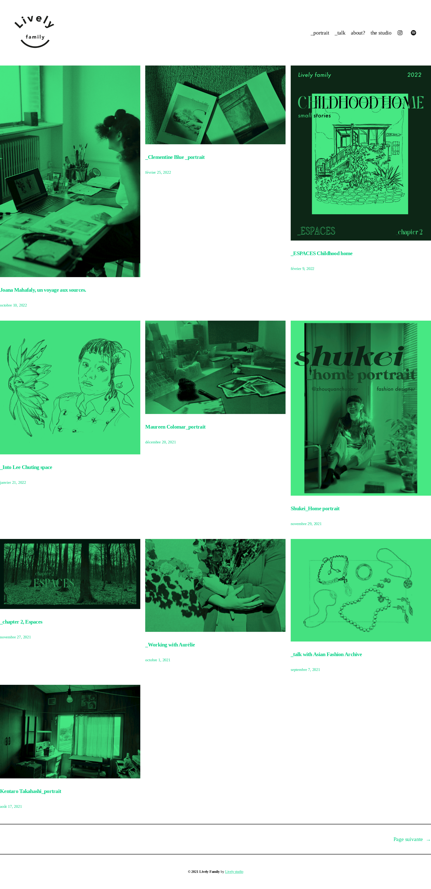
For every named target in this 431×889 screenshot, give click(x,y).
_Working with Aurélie (170, 645)
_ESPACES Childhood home (321, 253)
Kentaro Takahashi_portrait (30, 791)
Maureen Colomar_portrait (175, 427)
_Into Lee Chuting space (26, 467)
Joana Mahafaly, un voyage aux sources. (43, 290)
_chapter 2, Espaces (21, 622)
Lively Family (209, 872)
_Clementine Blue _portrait (175, 157)
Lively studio (234, 872)
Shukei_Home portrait (315, 508)
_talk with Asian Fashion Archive (326, 654)
